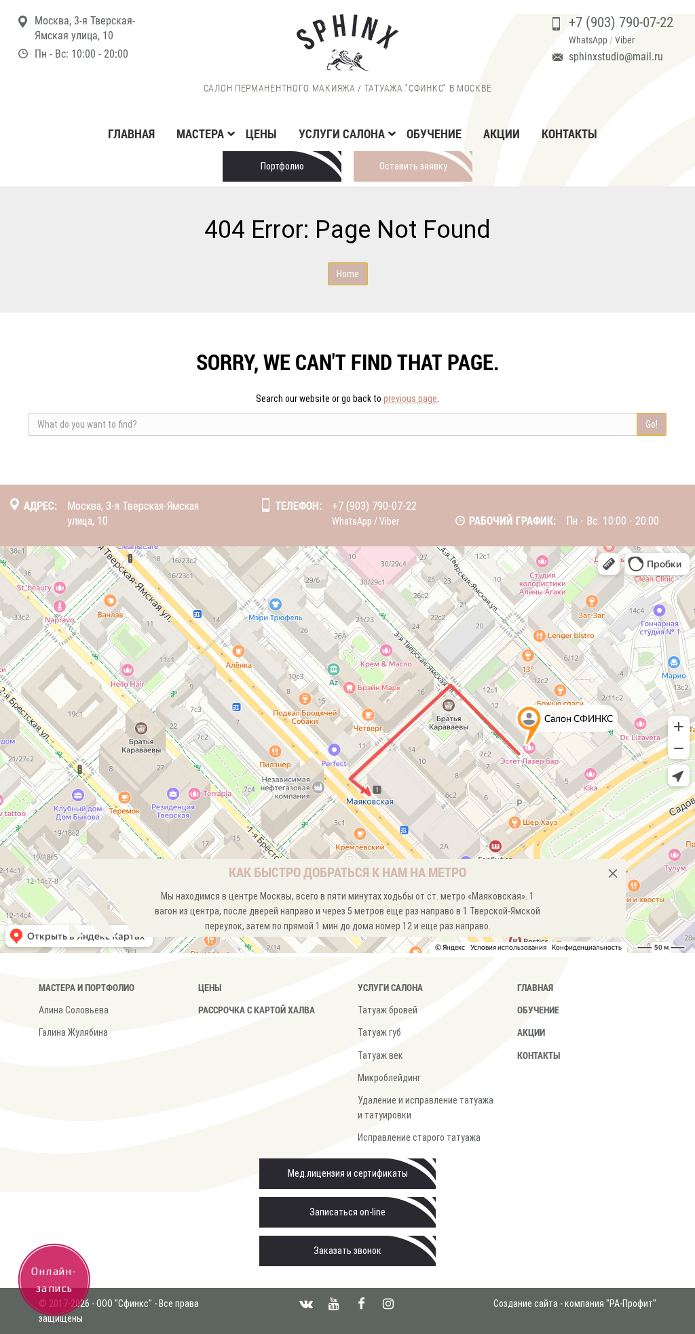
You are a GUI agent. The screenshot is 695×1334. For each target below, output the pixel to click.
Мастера (200, 133)
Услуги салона (390, 987)
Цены (261, 133)
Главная (131, 133)
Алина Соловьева (74, 1010)
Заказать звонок (347, 1250)
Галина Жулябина (73, 1032)
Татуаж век (380, 1055)
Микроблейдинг (389, 1077)
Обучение (434, 133)
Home (348, 273)
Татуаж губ (379, 1032)
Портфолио (282, 166)
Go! (651, 424)
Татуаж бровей (387, 1010)
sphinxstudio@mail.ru (616, 56)
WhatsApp (588, 40)
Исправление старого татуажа (419, 1137)
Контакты (569, 133)
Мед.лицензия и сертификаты (348, 1173)
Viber (625, 40)
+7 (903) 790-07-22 (621, 22)
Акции (501, 133)
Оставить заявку (413, 166)
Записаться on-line (347, 1212)
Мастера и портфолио (86, 987)
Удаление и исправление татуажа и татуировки (425, 1107)
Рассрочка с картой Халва (256, 1009)
